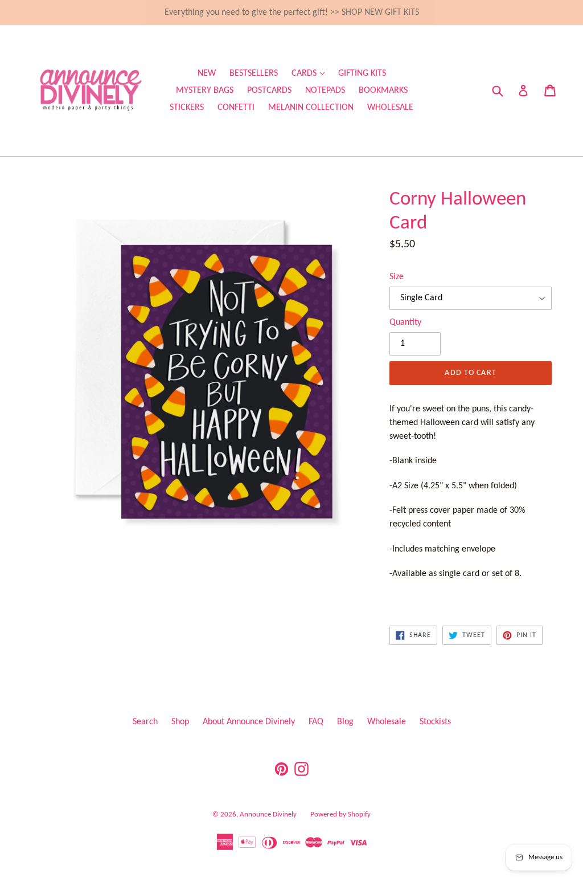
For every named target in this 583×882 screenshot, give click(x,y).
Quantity (405, 322)
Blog (345, 721)
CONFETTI (235, 107)
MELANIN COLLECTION (311, 107)
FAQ (316, 721)
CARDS (311, 73)
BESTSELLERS (253, 73)
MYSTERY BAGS (204, 90)
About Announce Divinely (249, 721)
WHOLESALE (390, 107)
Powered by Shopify (340, 814)
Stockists (435, 721)
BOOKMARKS (383, 90)
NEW (207, 73)
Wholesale (386, 721)
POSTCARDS (269, 90)
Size (396, 276)
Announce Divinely (268, 814)
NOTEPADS (325, 90)
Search (145, 721)
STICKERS (187, 107)
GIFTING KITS (362, 73)
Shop (180, 721)
